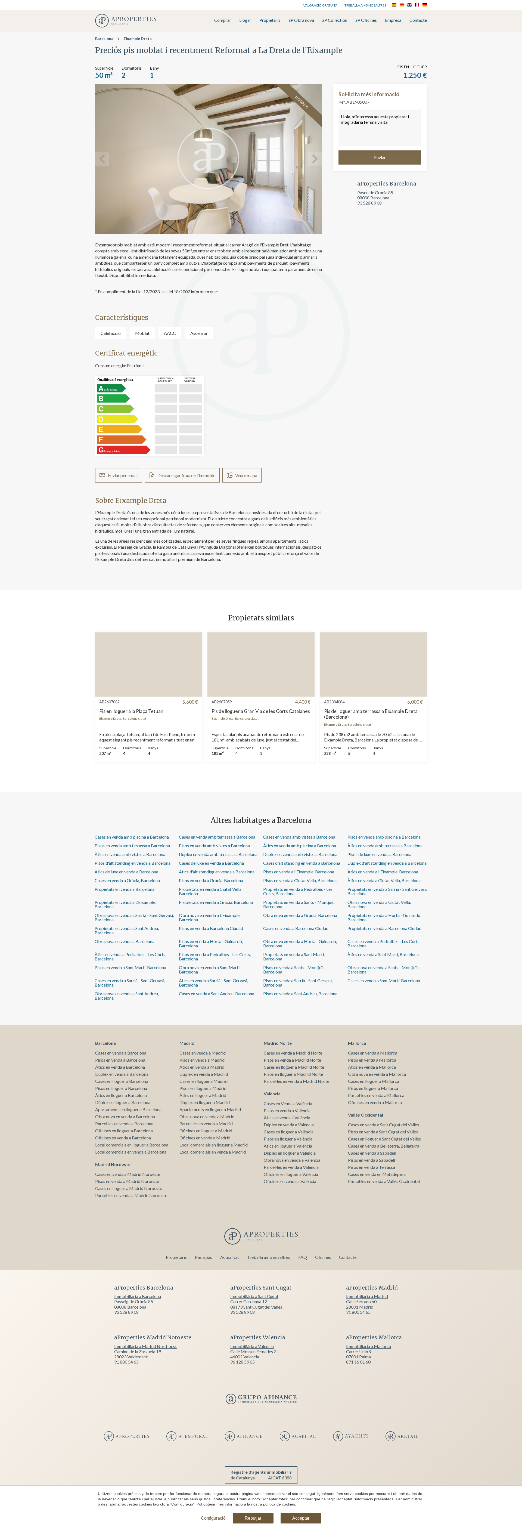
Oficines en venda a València (290, 1181)
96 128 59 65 (242, 1361)
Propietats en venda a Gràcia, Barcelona (216, 902)
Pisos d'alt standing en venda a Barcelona (132, 863)
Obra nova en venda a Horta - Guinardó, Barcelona (300, 943)
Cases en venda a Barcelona (120, 1052)
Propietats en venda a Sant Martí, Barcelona (294, 956)
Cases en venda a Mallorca (372, 1052)
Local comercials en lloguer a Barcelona (131, 1144)
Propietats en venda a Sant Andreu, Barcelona (127, 930)
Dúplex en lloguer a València (290, 1152)
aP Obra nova (301, 20)
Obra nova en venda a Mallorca (377, 1074)
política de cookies (279, 1504)
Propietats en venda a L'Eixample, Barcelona (125, 904)
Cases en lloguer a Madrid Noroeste (128, 1188)
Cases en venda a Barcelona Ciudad (295, 928)
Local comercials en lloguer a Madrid (213, 1144)
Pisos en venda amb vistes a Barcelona (214, 845)
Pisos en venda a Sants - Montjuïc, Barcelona (294, 969)
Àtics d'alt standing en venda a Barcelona (216, 871)
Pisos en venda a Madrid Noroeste (127, 1181)
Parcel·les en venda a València (291, 1167)
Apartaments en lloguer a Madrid (210, 1109)
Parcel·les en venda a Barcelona (124, 1123)
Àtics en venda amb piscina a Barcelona (299, 845)
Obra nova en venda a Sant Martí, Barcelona (209, 969)
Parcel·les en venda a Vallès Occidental (384, 1181)
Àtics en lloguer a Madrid (202, 1095)
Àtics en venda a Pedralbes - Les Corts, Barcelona (130, 956)
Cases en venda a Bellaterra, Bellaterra (383, 1145)
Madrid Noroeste (112, 1164)
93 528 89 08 (369, 202)
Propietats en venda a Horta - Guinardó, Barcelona (384, 917)
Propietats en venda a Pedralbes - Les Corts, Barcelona (298, 891)
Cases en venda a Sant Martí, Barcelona (383, 980)
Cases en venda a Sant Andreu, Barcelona (216, 993)
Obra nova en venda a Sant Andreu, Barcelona (127, 995)
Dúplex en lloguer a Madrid (204, 1102)
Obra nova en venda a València (292, 1160)
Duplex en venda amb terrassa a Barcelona (218, 854)
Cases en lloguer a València (288, 1131)
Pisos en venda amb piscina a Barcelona (384, 836)
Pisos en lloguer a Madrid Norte (293, 1074)
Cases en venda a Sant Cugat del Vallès (383, 1124)
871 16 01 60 (358, 1361)
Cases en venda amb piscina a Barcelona (132, 836)
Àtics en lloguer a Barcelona (121, 1095)
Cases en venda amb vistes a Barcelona (299, 836)
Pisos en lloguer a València (288, 1138)
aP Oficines (366, 20)
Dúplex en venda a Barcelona (121, 1074)
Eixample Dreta (138, 38)
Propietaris (269, 20)
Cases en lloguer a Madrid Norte (294, 1067)
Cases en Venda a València (288, 1103)
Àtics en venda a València (287, 1117)
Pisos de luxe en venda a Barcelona (379, 854)
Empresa (393, 20)
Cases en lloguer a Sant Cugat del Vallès (384, 1138)
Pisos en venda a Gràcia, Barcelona (211, 880)
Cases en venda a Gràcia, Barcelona (127, 880)
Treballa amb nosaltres (365, 5)
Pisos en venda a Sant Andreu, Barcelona (300, 993)
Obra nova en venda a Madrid (206, 1116)
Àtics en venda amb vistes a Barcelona (130, 854)
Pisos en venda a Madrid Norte (292, 1059)
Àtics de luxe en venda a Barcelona (126, 871)
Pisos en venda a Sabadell (371, 1160)
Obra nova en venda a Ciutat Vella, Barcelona (379, 904)
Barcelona (104, 38)
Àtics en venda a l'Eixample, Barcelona (382, 871)
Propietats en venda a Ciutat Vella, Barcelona (210, 891)
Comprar (222, 20)
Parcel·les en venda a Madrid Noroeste (131, 1195)
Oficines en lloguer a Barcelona (124, 1130)
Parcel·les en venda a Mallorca (376, 1095)
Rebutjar (253, 1518)
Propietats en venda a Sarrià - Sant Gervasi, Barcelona (387, 891)
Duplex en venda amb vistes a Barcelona (300, 854)
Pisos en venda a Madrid (202, 1059)
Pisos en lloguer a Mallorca (373, 1088)
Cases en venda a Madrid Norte (293, 1052)
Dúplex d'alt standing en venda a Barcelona (387, 863)
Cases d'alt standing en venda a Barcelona (301, 863)
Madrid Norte (278, 1043)
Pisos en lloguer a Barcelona (121, 1088)
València (272, 1093)
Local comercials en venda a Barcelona (130, 1151)
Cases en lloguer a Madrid (203, 1081)
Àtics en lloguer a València (288, 1145)
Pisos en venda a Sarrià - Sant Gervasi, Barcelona (298, 982)
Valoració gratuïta (320, 5)
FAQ (302, 1257)
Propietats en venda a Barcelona (124, 889)
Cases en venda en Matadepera (377, 1174)
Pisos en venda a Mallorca (372, 1059)
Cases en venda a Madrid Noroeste (127, 1174)
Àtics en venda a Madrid (201, 1067)
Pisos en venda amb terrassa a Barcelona (132, 845)
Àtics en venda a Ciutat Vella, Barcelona (384, 880)
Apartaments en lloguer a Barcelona (128, 1109)
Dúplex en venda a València (289, 1124)
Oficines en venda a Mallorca (375, 1102)
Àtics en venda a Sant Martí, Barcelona (383, 954)
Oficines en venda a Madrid (204, 1137)
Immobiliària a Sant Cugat (254, 1296)
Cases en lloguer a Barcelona (121, 1081)
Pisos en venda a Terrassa (371, 1167)
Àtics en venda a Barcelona (120, 1067)
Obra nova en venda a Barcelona (124, 941)
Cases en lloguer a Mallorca (373, 1081)
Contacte (418, 20)
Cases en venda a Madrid (202, 1052)
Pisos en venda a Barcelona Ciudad (211, 928)
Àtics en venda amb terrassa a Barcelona (384, 845)
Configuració (213, 1518)
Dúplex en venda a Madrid (203, 1074)
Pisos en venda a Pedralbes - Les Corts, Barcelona (215, 956)
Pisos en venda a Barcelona (120, 1059)
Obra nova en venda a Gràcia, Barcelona (300, 915)
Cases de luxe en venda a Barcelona (211, 863)
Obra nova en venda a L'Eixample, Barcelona (209, 917)
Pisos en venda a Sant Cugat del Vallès (383, 1131)
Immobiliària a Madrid (367, 1296)
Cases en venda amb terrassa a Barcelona (217, 836)
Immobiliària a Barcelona (137, 1296)
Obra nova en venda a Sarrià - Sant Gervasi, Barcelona (134, 917)
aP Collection (334, 20)
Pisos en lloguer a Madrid (202, 1088)
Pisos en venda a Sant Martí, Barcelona (130, 967)
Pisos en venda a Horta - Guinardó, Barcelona (211, 943)
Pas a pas (203, 1257)
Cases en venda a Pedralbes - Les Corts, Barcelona (383, 943)
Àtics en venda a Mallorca (372, 1067)
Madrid (186, 1043)
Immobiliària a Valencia (252, 1346)
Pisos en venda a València (287, 1110)
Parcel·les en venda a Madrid (206, 1123)
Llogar (245, 20)
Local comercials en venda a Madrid (212, 1151)
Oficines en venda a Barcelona (123, 1137)
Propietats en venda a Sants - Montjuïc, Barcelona (299, 904)
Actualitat (229, 1257)
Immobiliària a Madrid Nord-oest (145, 1346)
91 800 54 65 (358, 1312)
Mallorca (357, 1043)
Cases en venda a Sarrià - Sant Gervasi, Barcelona (130, 982)
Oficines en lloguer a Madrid (205, 1130)
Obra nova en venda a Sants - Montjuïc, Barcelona (383, 969)
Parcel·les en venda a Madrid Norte (296, 1081)
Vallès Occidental (365, 1114)
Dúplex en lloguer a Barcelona (122, 1102)
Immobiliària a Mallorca (368, 1346)
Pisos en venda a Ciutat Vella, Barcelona (300, 880)
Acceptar (300, 1518)
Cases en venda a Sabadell (372, 1152)
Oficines (323, 1257)
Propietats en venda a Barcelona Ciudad (384, 928)
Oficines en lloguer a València (291, 1174)
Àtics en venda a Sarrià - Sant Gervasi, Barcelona (213, 982)
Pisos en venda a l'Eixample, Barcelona (298, 871)
